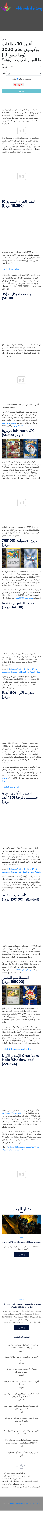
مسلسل (27, 79)
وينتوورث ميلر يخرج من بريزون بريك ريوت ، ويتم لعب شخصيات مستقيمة (21, 1345)
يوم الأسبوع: (5, 65)
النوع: (4, 73)
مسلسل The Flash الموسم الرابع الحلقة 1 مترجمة (21, 1487)
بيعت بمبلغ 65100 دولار (24, 598)
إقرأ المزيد (22, 1255)
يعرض (21, 91)
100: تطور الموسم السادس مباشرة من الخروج (21, 1430)
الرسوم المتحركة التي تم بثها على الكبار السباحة (20, 1481)
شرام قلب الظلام (11, 786)
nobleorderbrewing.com (19, 1503)
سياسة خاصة (35, 1503)
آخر (21, 1412)
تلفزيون (21, 1350)
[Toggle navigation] (38, 16)
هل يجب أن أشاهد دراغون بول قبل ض (16, 1476)
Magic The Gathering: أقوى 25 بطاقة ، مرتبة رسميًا (21, 1382)
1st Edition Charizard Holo (12, 1113)
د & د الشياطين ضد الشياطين (17, 1049)
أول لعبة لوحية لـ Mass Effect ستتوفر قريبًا (21, 1452)
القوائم (4, 40)
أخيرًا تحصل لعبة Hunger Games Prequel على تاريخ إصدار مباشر (21, 1407)
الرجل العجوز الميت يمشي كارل (14, 1473)
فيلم (20, 79)
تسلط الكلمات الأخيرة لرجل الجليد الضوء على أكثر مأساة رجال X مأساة (21, 1395)
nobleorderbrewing (29, 9)
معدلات (21, 1363)
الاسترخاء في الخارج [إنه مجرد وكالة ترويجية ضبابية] (21, 1358)
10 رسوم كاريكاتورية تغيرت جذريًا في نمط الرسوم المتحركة (21, 1370)
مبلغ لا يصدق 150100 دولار (22, 969)
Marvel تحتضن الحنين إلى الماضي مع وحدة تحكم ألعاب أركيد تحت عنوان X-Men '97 (21, 1441)
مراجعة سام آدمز (11, 269)
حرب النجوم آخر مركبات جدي (13, 1484)
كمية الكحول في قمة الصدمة (13, 1478)
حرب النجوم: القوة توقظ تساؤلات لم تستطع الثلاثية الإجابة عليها (21, 1419)
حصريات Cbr (21, 1434)
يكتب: (14, 79)
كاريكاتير (21, 1299)
